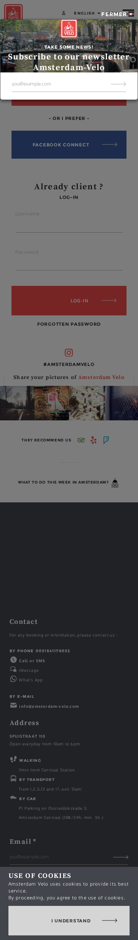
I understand (71, 921)
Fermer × (117, 14)
